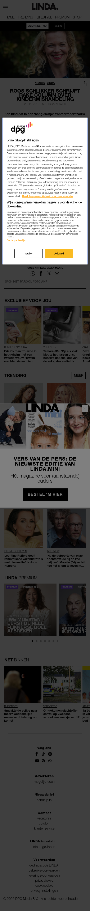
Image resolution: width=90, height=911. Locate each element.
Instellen (28, 253)
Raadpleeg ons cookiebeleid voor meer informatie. (47, 196)
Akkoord (59, 253)
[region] (45, 191)
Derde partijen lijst (16, 240)
